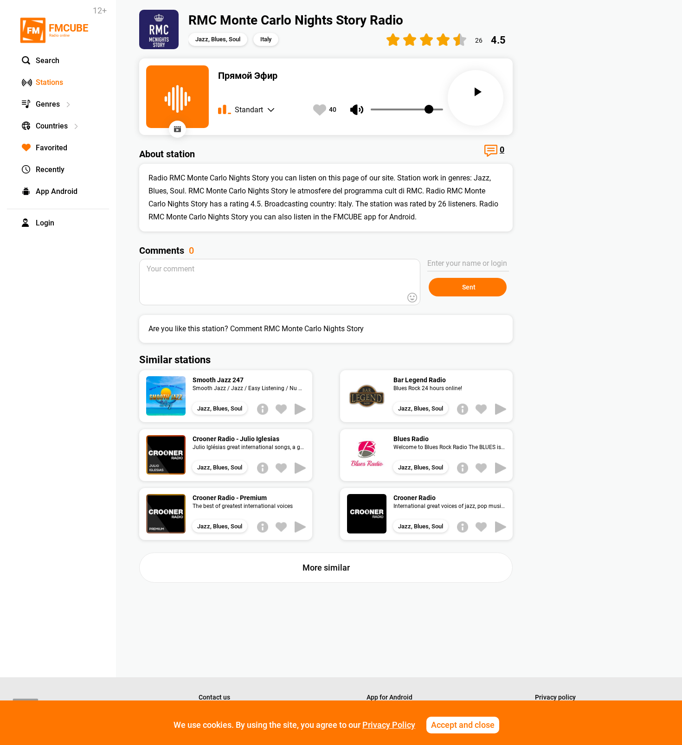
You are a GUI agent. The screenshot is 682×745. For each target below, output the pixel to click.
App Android (56, 191)
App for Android (389, 697)
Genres (48, 104)
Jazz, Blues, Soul (217, 39)
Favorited (51, 147)
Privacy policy (555, 697)
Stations (49, 82)
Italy (265, 39)
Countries (52, 126)
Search (47, 60)
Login (45, 222)
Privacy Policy (388, 725)
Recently (50, 169)
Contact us (214, 697)
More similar (326, 567)
